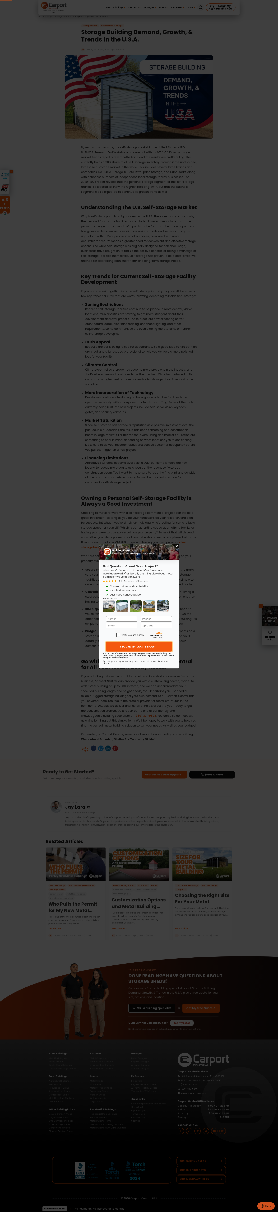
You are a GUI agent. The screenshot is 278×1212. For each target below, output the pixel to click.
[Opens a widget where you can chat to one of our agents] (266, 1206)
